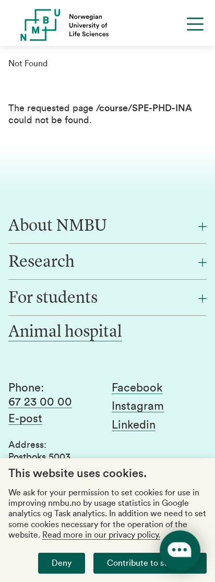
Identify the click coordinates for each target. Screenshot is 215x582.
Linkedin (134, 425)
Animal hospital (65, 332)
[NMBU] (107, 25)
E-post (25, 418)
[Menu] (195, 24)
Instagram (138, 406)
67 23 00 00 (40, 402)
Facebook (137, 388)
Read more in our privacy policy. (101, 535)
